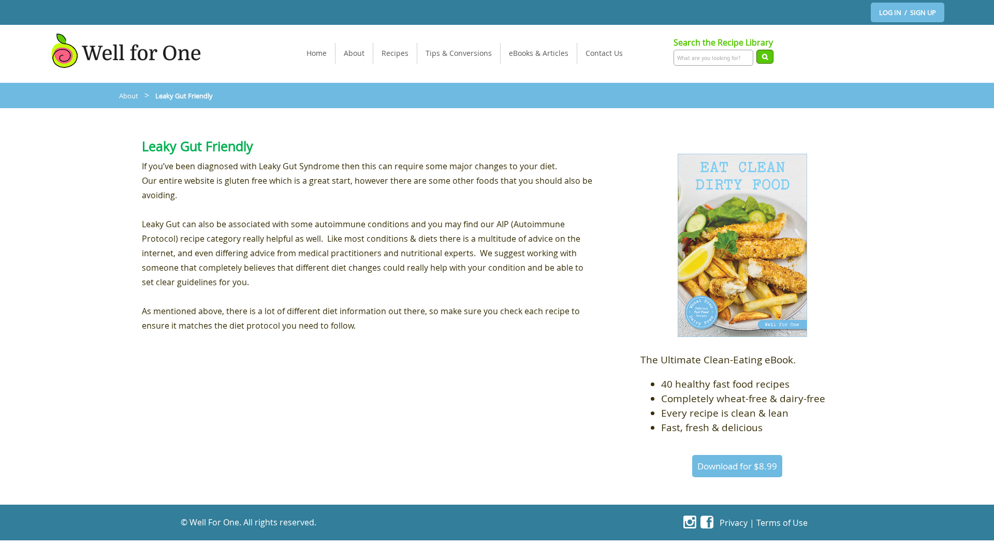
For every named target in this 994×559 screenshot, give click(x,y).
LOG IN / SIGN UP (907, 12)
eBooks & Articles (538, 53)
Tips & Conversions (459, 53)
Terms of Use (782, 522)
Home (316, 53)
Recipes (395, 53)
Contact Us (604, 53)
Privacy (734, 522)
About (354, 53)
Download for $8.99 (737, 466)
